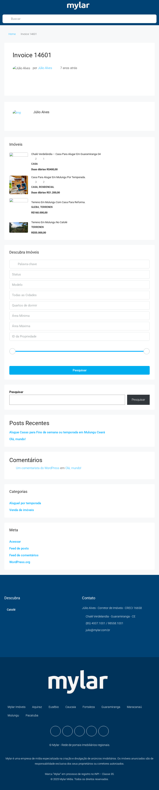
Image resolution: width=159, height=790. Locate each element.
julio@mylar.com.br (98, 630)
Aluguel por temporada (25, 503)
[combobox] (79, 274)
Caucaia (70, 707)
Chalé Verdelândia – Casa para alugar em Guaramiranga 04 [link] (66, 154)
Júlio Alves (45, 68)
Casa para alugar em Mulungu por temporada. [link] (58, 177)
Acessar (15, 541)
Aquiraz (37, 707)
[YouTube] (79, 731)
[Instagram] (67, 731)
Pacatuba (32, 715)
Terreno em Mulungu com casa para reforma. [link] (58, 202)
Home (12, 34)
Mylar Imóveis (16, 707)
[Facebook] (55, 731)
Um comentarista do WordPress (37, 468)
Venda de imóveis (21, 510)
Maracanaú (134, 707)
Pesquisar (80, 370)
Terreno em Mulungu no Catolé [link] (49, 222)
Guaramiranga (110, 707)
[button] (79, 358)
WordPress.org (19, 562)
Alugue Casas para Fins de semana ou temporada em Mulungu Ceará (57, 432)
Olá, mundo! (17, 439)
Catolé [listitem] (11, 609)
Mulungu (13, 715)
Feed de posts (19, 548)
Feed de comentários (24, 555)
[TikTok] (103, 731)
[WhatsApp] (91, 731)
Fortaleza (89, 707)
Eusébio (54, 707)
